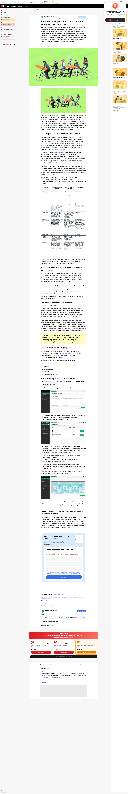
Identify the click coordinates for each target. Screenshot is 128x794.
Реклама (11, 790)
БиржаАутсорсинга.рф (66, 353)
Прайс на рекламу (5, 790)
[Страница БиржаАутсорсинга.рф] (42, 17)
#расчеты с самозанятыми (77, 597)
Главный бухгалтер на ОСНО (61, 643)
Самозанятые (56, 18)
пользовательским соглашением (68, 572)
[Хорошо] (55, 594)
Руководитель (45, 669)
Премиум (13, 6)
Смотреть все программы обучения (64, 656)
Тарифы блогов (4, 792)
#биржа (43, 597)
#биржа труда (56, 597)
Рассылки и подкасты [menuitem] (6, 44)
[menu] (8, 23)
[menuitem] (8, 10)
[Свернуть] (126, 792)
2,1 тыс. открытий (45, 603)
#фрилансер (49, 597)
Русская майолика (52, 669)
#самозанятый (45, 598)
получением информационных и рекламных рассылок (69, 573)
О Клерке (26, 6)
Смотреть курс (41, 652)
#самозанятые (65, 597)
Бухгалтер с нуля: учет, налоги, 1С (40, 643)
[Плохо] (62, 594)
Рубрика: (43, 601)
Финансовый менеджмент (83, 644)
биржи (66, 129)
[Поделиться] (51, 46)
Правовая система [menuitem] (5, 41)
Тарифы (20, 6)
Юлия (43, 668)
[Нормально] (59, 594)
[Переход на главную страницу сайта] (5, 6)
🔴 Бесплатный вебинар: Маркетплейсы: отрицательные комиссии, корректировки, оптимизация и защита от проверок (64, 9)
